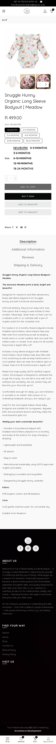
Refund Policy (9, 650)
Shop (4, 641)
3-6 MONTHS (13, 134)
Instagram (36, 548)
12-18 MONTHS (13, 140)
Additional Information (28, 249)
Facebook (20, 548)
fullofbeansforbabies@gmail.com (28, 5)
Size (7, 158)
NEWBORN (12, 129)
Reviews (28, 257)
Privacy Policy (9, 654)
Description (28, 241)
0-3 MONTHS (29, 129)
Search (5, 632)
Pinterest (28, 548)
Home (5, 637)
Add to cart (28, 186)
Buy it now (28, 196)
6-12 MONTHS (31, 134)
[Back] (5, 19)
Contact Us (7, 645)
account (45, 11)
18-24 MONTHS (33, 140)
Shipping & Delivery (28, 265)
